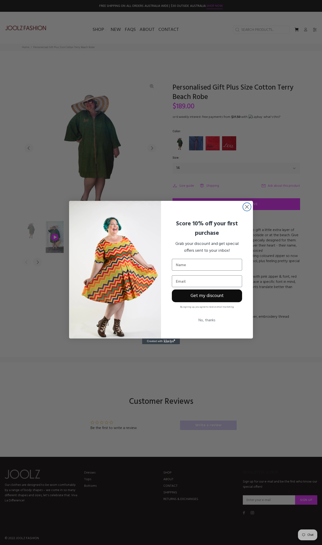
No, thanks (206, 320)
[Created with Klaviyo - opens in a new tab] (161, 341)
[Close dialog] (247, 207)
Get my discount (207, 296)
